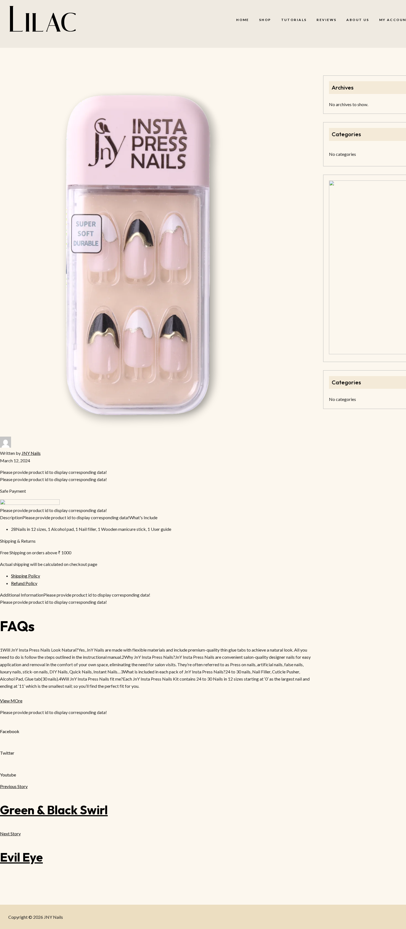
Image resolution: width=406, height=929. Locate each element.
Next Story (10, 833)
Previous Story (14, 786)
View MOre (11, 700)
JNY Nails (31, 453)
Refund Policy (24, 583)
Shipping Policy (25, 575)
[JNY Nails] (42, 20)
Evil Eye (21, 857)
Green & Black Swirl (54, 809)
